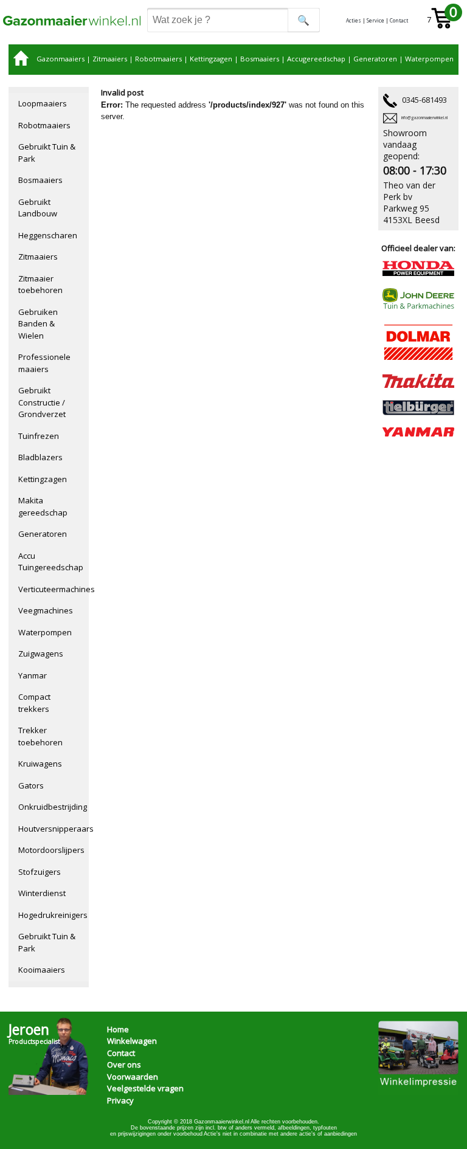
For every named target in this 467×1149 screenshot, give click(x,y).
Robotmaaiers (158, 58)
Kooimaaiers (41, 969)
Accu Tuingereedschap (50, 561)
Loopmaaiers (42, 103)
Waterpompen (429, 58)
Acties (353, 20)
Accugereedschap (316, 58)
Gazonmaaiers (60, 58)
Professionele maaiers (44, 362)
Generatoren (375, 58)
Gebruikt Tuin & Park (46, 152)
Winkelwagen (132, 1040)
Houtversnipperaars (53, 828)
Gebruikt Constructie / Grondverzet (42, 402)
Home (118, 1029)
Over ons (124, 1064)
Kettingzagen (211, 58)
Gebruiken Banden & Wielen (38, 323)
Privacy (120, 1100)
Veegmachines (45, 610)
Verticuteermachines (53, 589)
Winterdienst (42, 893)
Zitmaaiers (109, 58)
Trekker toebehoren (40, 736)
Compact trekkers (34, 702)
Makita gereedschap (42, 506)
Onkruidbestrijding (52, 806)
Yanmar (32, 675)
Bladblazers (40, 457)
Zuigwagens (40, 653)
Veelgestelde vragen (145, 1088)
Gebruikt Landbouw (37, 207)
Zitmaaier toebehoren (40, 284)
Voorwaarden (132, 1076)
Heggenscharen (47, 235)
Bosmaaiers (259, 58)
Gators (31, 785)
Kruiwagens (40, 763)
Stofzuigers (39, 871)
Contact (399, 20)
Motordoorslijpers (51, 849)
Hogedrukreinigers (53, 914)
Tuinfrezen (38, 435)
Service (375, 20)
